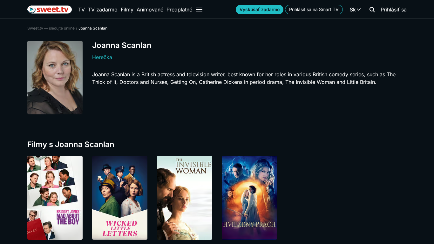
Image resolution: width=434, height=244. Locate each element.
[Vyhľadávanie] (372, 9)
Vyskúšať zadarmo (260, 9)
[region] (217, 198)
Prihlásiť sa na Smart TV (314, 9)
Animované (150, 9)
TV (81, 9)
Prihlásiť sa (394, 9)
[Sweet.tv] (49, 9)
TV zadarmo (103, 9)
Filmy (127, 9)
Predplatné (179, 9)
